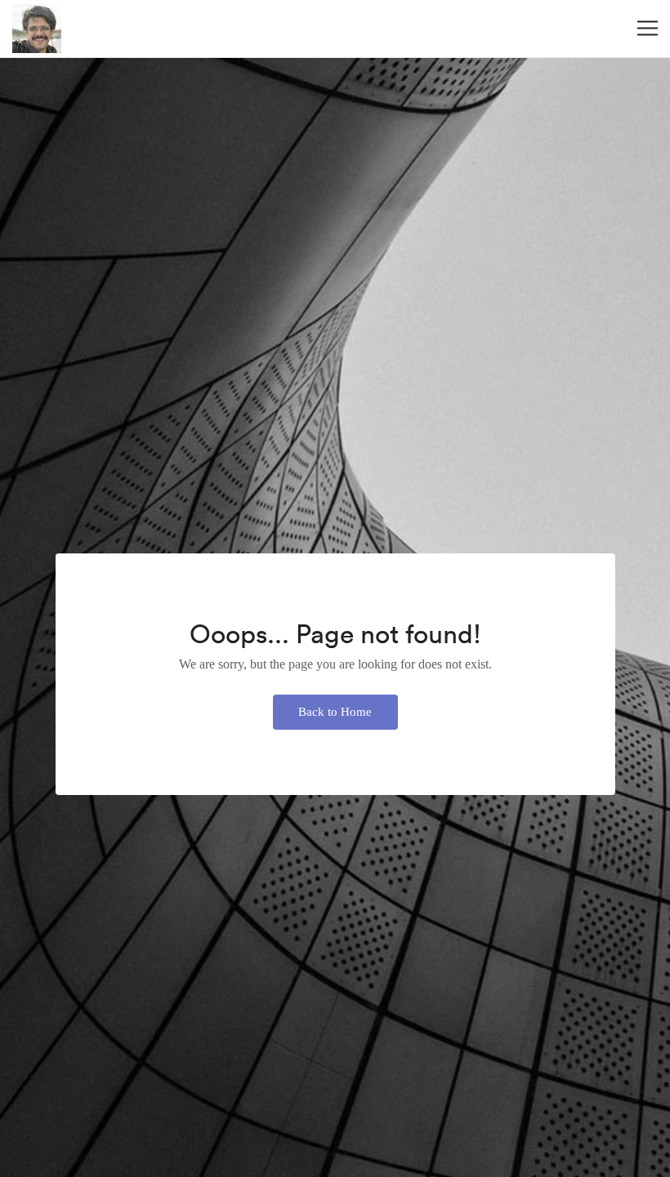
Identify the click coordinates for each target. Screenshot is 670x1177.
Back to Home (335, 711)
